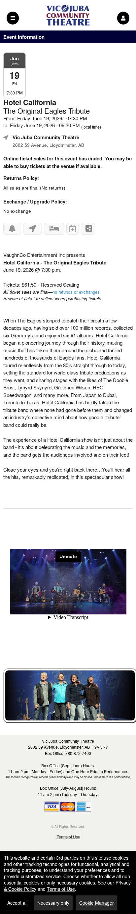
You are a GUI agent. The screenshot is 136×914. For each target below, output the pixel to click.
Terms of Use (68, 836)
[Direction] (32, 228)
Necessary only (53, 902)
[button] (123, 18)
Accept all (17, 902)
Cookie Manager (96, 902)
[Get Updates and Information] (12, 228)
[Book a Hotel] (54, 228)
